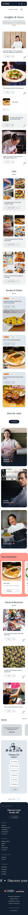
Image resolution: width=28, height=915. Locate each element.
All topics (4, 849)
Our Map (3, 825)
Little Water (15, 102)
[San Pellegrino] (20, 891)
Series (2, 845)
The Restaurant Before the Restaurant (13, 88)
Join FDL (3, 859)
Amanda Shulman (6, 460)
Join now (15, 817)
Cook (8, 306)
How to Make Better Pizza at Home (13, 707)
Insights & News (13, 9)
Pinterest (3, 874)
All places (4, 833)
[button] (19, 3)
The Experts (4, 829)
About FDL (4, 857)
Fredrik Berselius (6, 502)
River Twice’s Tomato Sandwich (12, 340)
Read (8, 56)
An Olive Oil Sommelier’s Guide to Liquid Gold (13, 671)
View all (14, 174)
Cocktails (15, 761)
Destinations (4, 831)
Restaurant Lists (5, 827)
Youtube (3, 871)
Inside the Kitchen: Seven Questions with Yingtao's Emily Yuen (12, 157)
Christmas (14, 779)
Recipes (3, 843)
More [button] (7, 109)
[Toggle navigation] (24, 3)
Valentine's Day (15, 770)
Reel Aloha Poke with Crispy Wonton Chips (13, 377)
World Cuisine (14, 766)
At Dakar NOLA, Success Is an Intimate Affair (16, 118)
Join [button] (21, 3)
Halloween (15, 775)
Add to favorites (4, 109)
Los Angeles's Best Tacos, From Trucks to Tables (12, 203)
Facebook (4, 869)
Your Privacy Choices (14, 901)
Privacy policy (14, 898)
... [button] (18, 207)
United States (14, 910)
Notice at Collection (14, 903)
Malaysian (15, 784)
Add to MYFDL (11, 207)
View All (15, 421)
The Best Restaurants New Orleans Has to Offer (13, 239)
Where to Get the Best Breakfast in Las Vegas (13, 276)
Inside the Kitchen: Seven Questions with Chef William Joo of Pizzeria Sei (12, 51)
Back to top (11, 799)
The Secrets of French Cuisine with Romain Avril (11, 728)
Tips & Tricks (4, 847)
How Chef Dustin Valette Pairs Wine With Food (14, 634)
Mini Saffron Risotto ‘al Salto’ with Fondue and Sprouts (12, 302)
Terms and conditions (14, 896)
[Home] (5, 3)
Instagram (4, 867)
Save (12, 56)
